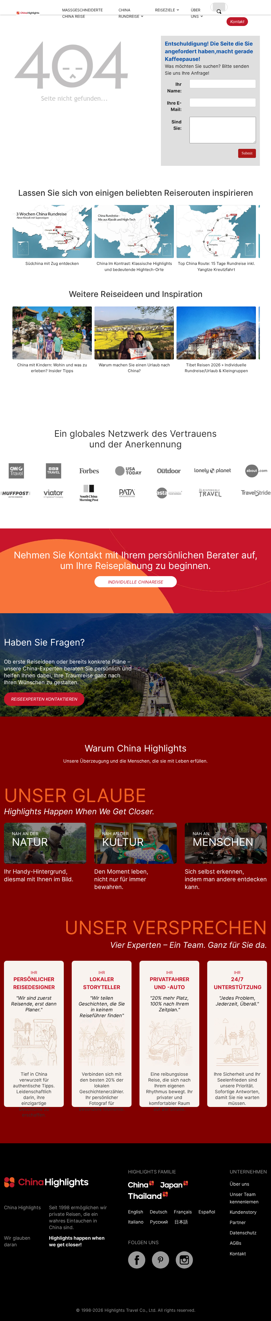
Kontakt (237, 21)
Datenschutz (243, 1232)
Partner (238, 1222)
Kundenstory (243, 1212)
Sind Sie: (176, 125)
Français (183, 1212)
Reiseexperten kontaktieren (44, 699)
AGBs (235, 1243)
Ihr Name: (174, 87)
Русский (159, 1222)
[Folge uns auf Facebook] (136, 1267)
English (135, 1212)
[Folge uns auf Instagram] (184, 1267)
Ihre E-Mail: (174, 106)
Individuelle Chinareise (135, 582)
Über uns (239, 1184)
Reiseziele (165, 10)
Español (206, 1212)
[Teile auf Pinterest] (160, 1267)
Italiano (135, 1222)
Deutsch (158, 1212)
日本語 (181, 1222)
